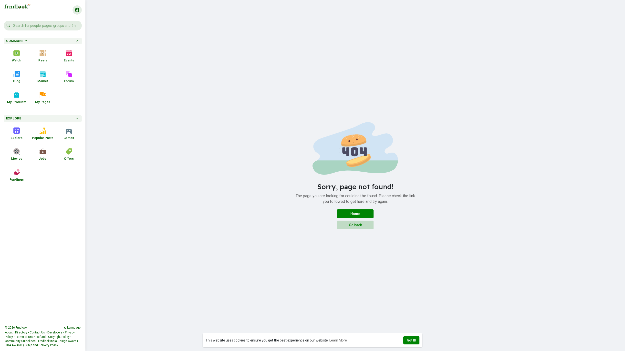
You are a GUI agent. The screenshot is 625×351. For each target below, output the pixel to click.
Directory (21, 332)
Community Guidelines (20, 341)
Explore (16, 138)
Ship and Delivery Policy (42, 345)
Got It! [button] (411, 340)
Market (42, 81)
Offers (69, 158)
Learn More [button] (338, 340)
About (9, 332)
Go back (355, 225)
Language (73, 327)
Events (69, 60)
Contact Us (37, 332)
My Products (16, 102)
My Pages (42, 102)
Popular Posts (42, 138)
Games (68, 138)
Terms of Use (24, 337)
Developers (54, 332)
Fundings (17, 179)
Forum (69, 81)
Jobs (42, 158)
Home (355, 214)
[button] (43, 25)
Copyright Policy (59, 337)
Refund (41, 337)
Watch (16, 60)
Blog (16, 81)
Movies (16, 158)
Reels (42, 60)
